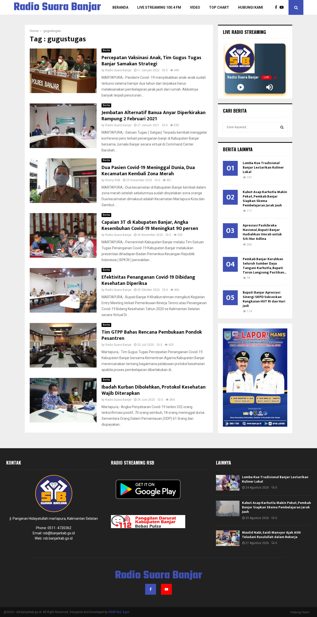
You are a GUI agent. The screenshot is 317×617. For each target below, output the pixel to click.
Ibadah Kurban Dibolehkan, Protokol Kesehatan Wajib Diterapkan (154, 390)
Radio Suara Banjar (57, 7)
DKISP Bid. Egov (119, 612)
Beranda (120, 7)
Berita (106, 50)
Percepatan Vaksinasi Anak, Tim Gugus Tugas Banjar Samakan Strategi (151, 60)
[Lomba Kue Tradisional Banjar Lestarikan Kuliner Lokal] (227, 483)
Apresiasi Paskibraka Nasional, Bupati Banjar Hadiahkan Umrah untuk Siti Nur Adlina (262, 232)
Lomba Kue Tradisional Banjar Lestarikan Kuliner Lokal (263, 167)
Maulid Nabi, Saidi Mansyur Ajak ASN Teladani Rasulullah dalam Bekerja (271, 535)
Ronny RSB (112, 180)
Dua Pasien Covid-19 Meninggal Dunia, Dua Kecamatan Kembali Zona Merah (148, 170)
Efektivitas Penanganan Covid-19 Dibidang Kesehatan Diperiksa (148, 280)
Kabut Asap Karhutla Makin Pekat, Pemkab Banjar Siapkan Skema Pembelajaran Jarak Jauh (265, 198)
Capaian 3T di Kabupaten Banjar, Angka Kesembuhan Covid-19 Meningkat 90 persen (150, 225)
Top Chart (219, 7)
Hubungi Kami (250, 7)
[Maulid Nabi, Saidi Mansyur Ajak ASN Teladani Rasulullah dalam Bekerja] (227, 538)
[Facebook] (277, 7)
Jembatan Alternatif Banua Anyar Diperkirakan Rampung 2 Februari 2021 (154, 115)
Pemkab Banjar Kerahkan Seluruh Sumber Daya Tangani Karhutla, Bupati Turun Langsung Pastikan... (264, 265)
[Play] (241, 87)
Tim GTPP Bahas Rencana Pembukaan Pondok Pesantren (152, 335)
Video (195, 7)
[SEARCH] (282, 127)
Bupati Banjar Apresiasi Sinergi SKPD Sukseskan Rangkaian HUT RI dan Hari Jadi (264, 299)
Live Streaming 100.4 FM (159, 7)
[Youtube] (283, 7)
